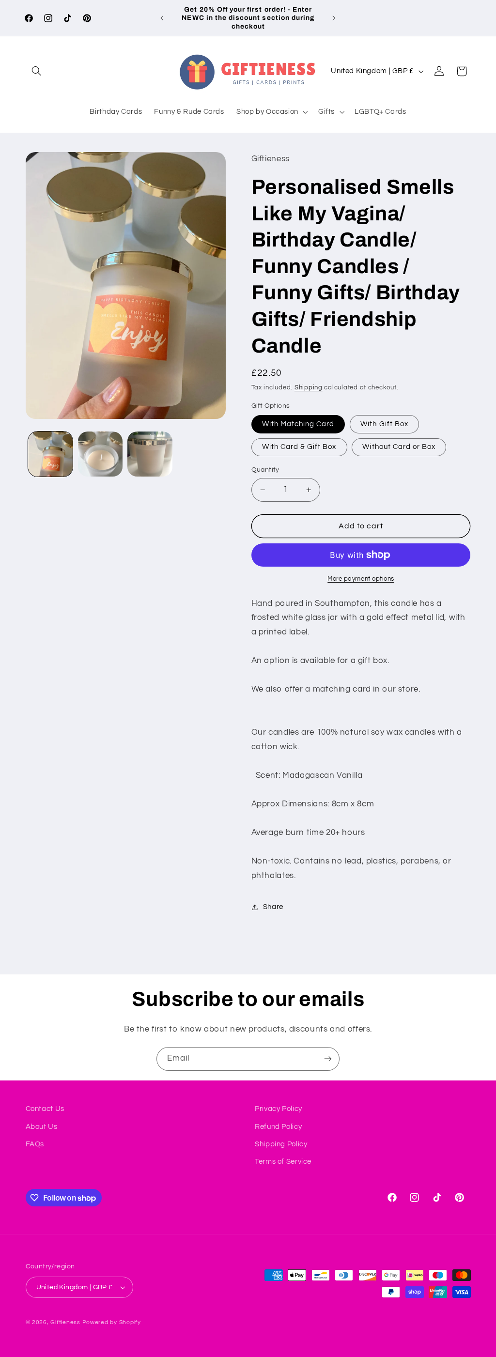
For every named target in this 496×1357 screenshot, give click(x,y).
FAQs (35, 1144)
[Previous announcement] (161, 18)
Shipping (308, 388)
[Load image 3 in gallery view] (149, 454)
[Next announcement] (334, 18)
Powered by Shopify (111, 1322)
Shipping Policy (281, 1144)
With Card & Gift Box (299, 446)
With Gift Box (384, 424)
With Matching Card (298, 424)
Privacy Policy (278, 1108)
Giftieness (65, 1322)
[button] (37, 71)
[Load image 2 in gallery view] (100, 454)
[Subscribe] (328, 1059)
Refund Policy (278, 1126)
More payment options (360, 579)
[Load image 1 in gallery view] (50, 454)
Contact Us (45, 1108)
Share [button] (273, 906)
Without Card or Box (398, 446)
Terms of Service (283, 1161)
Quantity (265, 469)
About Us (42, 1126)
